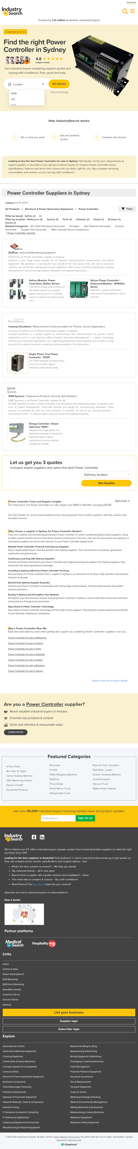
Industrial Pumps (11, 1107)
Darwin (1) (10, 222)
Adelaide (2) (82, 219)
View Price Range (59, 92)
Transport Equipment (80, 1086)
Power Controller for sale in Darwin (25, 671)
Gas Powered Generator (97, 226)
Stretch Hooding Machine (107, 774)
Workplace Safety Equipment (84, 1122)
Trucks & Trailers (78, 1092)
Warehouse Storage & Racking (85, 1097)
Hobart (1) (98, 219)
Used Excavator (101, 779)
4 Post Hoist (13, 766)
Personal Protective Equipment (85, 1071)
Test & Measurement (80, 1081)
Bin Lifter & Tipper (16, 771)
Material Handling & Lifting (83, 1046)
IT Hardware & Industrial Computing (20, 1112)
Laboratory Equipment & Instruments (21, 1122)
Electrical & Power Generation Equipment (49, 209)
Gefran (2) (30, 216)
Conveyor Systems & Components (20, 1066)
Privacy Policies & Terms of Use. (66, 1137)
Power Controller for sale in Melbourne (27, 637)
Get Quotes (59, 83)
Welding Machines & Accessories (86, 1107)
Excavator (55, 765)
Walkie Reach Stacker (104, 788)
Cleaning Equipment (13, 1056)
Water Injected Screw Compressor (70, 229)
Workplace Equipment (81, 1117)
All (40, 216)
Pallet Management (80, 1066)
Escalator (75, 226)
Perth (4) (67, 219)
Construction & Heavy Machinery (19, 1061)
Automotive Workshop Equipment (19, 1051)
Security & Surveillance (81, 1076)
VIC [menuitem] (13, 99)
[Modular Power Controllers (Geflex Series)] (37, 277)
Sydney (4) (52, 219)
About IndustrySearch (13, 974)
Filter (129, 209)
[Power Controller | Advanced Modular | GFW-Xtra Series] (98, 277)
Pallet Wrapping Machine (63, 774)
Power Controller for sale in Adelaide (26, 654)
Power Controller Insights (21, 233)
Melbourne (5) (35, 219)
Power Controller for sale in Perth (24, 648)
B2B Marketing (10, 979)
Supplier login (69, 1021)
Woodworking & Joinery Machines (87, 1112)
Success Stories (11, 999)
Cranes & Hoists (11, 1071)
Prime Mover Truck (60, 788)
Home (6, 964)
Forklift (53, 769)
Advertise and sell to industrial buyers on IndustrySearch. (36, 892)
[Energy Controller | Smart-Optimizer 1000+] (37, 420)
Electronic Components (14, 1081)
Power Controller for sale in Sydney (25, 643)
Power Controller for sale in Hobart (25, 660)
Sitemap (7, 1004)
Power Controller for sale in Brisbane (26, 665)
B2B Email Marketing (13, 984)
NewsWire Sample (12, 989)
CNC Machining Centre (19, 780)
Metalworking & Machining (83, 1051)
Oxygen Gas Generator (34, 229)
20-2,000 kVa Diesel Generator (47, 226)
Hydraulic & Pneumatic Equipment (20, 1097)
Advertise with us (11, 994)
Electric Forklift (14, 785)
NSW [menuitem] (14, 93)
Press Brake (56, 783)
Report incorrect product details (110, 680)
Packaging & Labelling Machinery (87, 1061)
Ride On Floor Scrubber (106, 765)
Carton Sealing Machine (19, 775)
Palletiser (55, 779)
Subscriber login (68, 1029)
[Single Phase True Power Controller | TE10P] (37, 350)
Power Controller (88, 209)
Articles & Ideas (10, 969)
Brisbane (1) (114, 219)
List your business (69, 1012)
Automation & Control (13, 1046)
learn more (16, 732)
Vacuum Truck (100, 783)
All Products (12, 209)
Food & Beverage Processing (17, 1086)
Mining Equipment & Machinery (85, 1056)
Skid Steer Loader (102, 769)
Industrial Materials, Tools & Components (23, 1102)
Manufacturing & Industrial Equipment (21, 1127)
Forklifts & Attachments (14, 1092)
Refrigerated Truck (60, 793)
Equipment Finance (17, 789)
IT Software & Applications (16, 1117)
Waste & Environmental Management (88, 1102)
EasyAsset (39, 884)
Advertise (131, 2)
